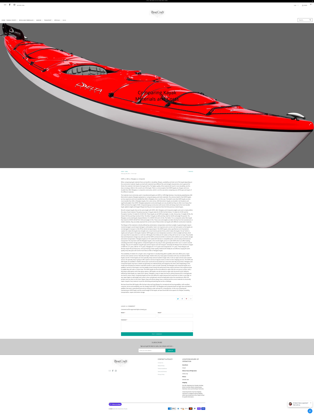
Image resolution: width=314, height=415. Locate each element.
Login (305, 5)
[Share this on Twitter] (178, 299)
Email (160, 312)
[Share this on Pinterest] (186, 299)
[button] (12, 20)
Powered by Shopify (122, 409)
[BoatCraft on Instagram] (14, 5)
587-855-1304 (20, 5)
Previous (190, 171)
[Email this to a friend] (190, 299)
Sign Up (170, 350)
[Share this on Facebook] (182, 299)
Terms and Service (162, 371)
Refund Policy (161, 365)
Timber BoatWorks (162, 368)
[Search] (310, 20)
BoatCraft (114, 409)
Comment (124, 320)
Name (123, 312)
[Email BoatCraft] (5, 5)
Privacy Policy (161, 374)
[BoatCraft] (157, 13)
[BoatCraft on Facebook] (10, 5)
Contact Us (160, 362)
